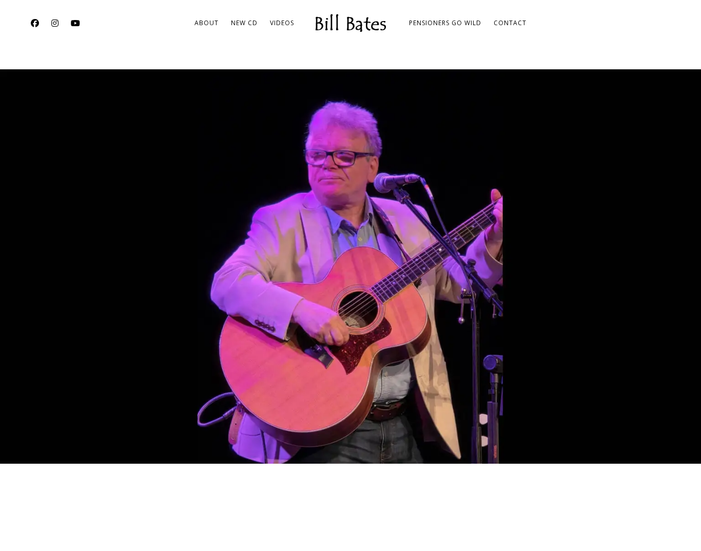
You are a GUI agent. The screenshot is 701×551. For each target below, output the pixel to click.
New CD (244, 22)
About (206, 22)
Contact (510, 22)
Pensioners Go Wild (445, 22)
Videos (282, 22)
